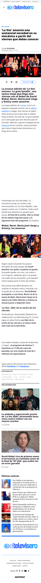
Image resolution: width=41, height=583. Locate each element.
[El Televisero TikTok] (28, 571)
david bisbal (22, 374)
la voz (15, 377)
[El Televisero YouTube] (25, 571)
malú (29, 377)
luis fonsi (22, 377)
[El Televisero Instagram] (22, 571)
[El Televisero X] (19, 571)
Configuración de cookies (13, 563)
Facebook (11, 366)
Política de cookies (28, 563)
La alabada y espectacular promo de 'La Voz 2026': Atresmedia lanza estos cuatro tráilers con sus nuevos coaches (20, 418)
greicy (30, 374)
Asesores (6, 125)
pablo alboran (19, 379)
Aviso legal (13, 560)
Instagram (24, 366)
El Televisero (10, 48)
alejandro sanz (7, 374)
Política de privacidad (24, 560)
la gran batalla (7, 377)
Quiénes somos (16, 566)
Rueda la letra (26, 1)
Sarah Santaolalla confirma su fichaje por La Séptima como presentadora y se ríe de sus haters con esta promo (24, 507)
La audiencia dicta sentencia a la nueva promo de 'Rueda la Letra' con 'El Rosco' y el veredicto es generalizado (25, 528)
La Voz (23, 105)
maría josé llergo (7, 379)
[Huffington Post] (20, 577)
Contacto (25, 566)
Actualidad (5, 26)
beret (15, 374)
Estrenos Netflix (15, 1)
